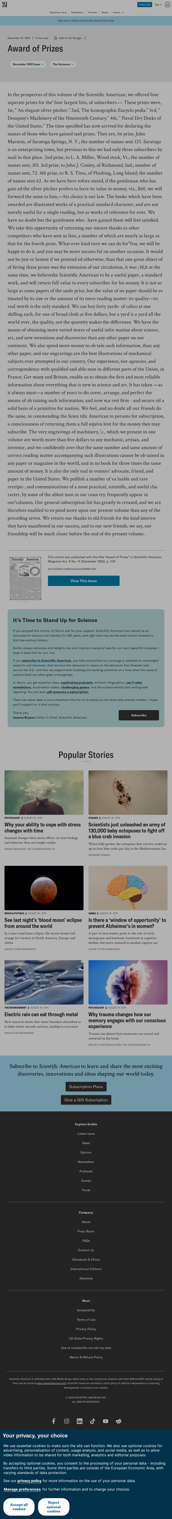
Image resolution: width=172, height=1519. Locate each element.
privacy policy (29, 1480)
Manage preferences (22, 1489)
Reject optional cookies (54, 1506)
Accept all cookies (19, 1506)
